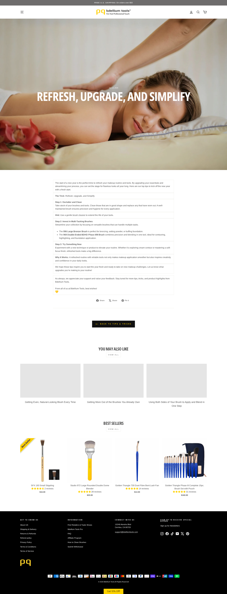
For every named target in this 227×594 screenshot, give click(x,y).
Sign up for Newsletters (170, 526)
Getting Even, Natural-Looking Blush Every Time (50, 402)
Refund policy (26, 538)
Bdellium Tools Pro (75, 529)
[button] (38, 488)
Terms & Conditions (28, 547)
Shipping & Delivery (28, 529)
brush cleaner (79, 215)
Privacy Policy (26, 542)
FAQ (69, 534)
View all (113, 355)
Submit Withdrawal (75, 547)
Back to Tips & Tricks (115, 324)
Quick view (42, 479)
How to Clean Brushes (77, 542)
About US (24, 525)
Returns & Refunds (28, 534)
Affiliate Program (74, 538)
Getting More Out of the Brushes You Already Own (113, 402)
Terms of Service (27, 551)
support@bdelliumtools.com (126, 532)
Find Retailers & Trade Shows (80, 525)
